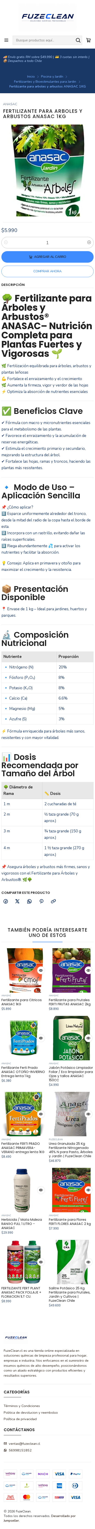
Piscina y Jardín (52, 76)
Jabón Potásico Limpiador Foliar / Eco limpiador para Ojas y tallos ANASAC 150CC (71, 1074)
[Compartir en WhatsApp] (29, 901)
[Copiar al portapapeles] (53, 901)
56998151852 (20, 1450)
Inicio (31, 76)
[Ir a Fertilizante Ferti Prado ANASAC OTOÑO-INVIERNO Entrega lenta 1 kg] (23, 1038)
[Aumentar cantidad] (89, 242)
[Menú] (6, 40)
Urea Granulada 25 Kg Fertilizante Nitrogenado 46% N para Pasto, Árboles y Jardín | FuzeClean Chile (71, 1150)
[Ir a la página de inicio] (47, 17)
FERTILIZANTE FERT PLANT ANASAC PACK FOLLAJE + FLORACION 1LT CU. (21, 1292)
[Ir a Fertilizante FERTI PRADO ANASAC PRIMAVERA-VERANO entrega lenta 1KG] (23, 1114)
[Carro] (88, 40)
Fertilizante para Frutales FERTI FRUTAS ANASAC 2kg (70, 1002)
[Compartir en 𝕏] (17, 901)
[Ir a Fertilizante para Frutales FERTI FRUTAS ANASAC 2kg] (71, 970)
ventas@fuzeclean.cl (24, 1443)
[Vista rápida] (41, 970)
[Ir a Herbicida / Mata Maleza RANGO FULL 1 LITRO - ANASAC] (23, 1190)
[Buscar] (78, 40)
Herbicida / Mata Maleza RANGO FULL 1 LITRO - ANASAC (21, 1224)
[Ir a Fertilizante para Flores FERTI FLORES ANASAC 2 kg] (71, 1190)
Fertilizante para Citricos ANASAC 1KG (21, 1002)
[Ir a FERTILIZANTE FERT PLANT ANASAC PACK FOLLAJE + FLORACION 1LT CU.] (23, 1262)
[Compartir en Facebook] (5, 901)
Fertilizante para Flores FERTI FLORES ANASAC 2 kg (70, 1222)
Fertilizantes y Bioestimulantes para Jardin (45, 81)
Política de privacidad (20, 1419)
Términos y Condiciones (22, 1406)
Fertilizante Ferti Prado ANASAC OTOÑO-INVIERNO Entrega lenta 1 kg (23, 1072)
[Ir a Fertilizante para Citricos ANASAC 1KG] (23, 970)
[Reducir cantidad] (6, 242)
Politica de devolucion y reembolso (31, 1412)
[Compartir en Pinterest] (41, 901)
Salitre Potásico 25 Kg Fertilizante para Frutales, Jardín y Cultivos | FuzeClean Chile (69, 1294)
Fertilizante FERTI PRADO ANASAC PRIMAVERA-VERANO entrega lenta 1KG (23, 1148)
